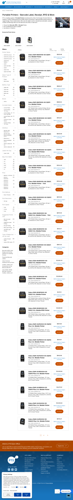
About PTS (59, 457)
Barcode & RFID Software (30, 457)
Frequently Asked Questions (47, 461)
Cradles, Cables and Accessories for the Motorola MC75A (7, 266)
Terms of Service (61, 465)
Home (3, 10)
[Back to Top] (69, 487)
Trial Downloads (44, 471)
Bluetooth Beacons (29, 465)
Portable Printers (9, 10)
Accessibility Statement (62, 469)
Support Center (44, 463)
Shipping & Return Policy (46, 457)
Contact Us (59, 461)
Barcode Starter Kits (29, 459)
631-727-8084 (13, 467)
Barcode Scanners (29, 463)
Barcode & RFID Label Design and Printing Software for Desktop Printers (7, 253)
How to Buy (43, 459)
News (58, 459)
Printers (26, 467)
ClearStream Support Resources (45, 468)
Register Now (61, 445)
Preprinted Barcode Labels (7, 258)
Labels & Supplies (29, 469)
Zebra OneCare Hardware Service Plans (8, 261)
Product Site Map (28, 471)
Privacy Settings (49, 483)
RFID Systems (28, 461)
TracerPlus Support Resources (48, 465)
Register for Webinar (45, 473)
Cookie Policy (60, 467)
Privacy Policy (60, 463)
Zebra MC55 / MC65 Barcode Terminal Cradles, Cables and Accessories (7, 272)
